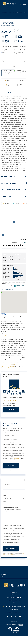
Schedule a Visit (19, 480)
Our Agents (5, 413)
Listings (8, 365)
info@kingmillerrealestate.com (15, 612)
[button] (25, 13)
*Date (4, 495)
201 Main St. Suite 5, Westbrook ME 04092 (15, 606)
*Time (4, 501)
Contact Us (11, 409)
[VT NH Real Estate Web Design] (14, 630)
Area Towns (5, 576)
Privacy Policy (5, 335)
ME (12, 365)
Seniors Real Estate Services (14, 597)
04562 (12, 367)
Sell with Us (14, 595)
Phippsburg (5, 367)
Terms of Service (10, 554)
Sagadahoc (17, 365)
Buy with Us (14, 592)
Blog (14, 602)
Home (3, 365)
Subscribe (11, 465)
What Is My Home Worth (14, 600)
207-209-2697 (10, 400)
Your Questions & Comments (10, 507)
